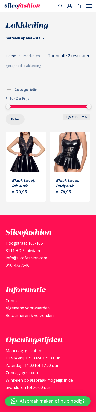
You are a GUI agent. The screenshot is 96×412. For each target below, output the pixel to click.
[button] (89, 5)
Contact (13, 300)
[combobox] (25, 38)
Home (11, 55)
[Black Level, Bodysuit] (70, 152)
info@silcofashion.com (26, 258)
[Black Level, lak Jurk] (26, 152)
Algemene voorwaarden (28, 308)
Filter (15, 119)
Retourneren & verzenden (30, 315)
